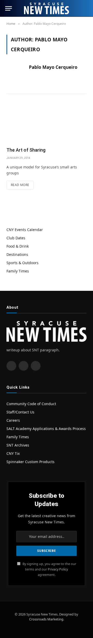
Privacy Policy (58, 569)
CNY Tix (13, 453)
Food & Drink (17, 246)
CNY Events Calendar (24, 229)
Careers (13, 420)
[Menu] (8, 8)
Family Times (17, 271)
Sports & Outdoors (22, 262)
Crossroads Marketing (46, 619)
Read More (20, 185)
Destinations (17, 254)
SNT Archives (17, 445)
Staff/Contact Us (20, 412)
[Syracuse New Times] (46, 8)
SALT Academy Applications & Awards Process (46, 428)
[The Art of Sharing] (46, 123)
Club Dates (15, 237)
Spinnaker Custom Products (30, 461)
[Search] (85, 8)
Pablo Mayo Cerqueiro (53, 67)
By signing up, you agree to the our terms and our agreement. (49, 569)
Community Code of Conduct (31, 403)
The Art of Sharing (25, 150)
